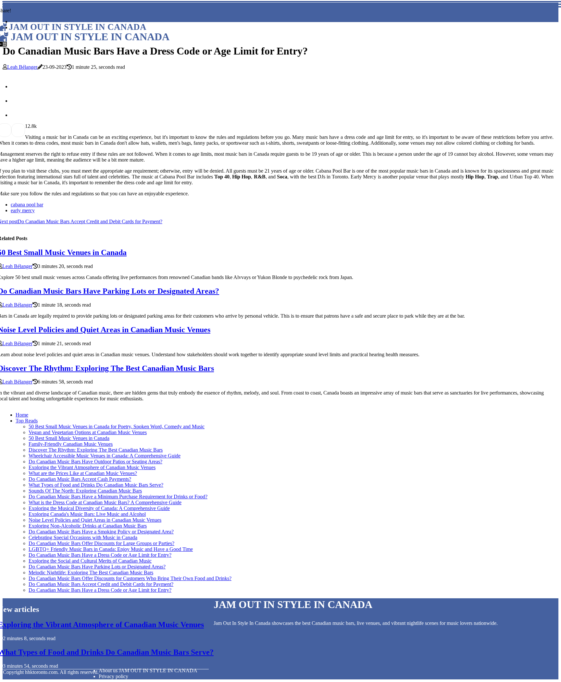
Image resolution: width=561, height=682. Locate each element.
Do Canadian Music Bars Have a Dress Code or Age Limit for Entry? (100, 555)
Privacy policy (113, 676)
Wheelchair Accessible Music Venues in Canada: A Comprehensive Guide (105, 455)
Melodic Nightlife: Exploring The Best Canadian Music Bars (91, 572)
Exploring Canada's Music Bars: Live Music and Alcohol (87, 514)
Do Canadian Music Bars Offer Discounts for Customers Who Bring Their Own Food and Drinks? (130, 578)
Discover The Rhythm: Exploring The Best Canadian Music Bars (96, 450)
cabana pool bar (27, 204)
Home (22, 415)
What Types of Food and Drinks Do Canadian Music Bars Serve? (96, 485)
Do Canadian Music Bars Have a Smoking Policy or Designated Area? (101, 531)
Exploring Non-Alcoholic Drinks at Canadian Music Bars (88, 526)
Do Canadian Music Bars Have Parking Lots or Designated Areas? (97, 566)
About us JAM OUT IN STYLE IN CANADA (148, 670)
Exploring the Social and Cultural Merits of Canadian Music (90, 561)
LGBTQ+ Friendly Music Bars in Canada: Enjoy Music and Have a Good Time (111, 549)
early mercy (23, 210)
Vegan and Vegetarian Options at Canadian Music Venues (88, 432)
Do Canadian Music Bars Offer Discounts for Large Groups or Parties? (101, 543)
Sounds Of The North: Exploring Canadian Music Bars (85, 490)
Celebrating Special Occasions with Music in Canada (83, 537)
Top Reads (27, 420)
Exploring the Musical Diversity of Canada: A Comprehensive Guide (99, 508)
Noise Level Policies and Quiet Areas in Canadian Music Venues (95, 520)
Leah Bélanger (22, 67)
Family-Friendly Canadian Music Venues (71, 444)
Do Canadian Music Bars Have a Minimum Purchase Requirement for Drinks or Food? (118, 496)
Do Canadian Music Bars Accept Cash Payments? (80, 479)
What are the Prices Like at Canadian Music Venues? (83, 473)
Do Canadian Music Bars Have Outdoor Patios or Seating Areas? (95, 461)
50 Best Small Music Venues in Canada (69, 438)
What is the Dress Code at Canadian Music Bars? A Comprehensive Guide (105, 502)
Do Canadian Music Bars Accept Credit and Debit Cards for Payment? (101, 584)
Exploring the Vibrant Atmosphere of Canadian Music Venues (92, 467)
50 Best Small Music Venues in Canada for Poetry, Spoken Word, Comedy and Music (117, 426)
